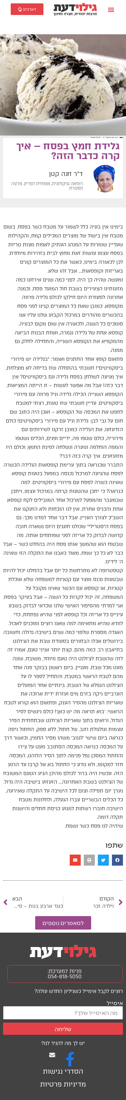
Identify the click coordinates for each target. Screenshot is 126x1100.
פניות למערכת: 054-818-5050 (64, 973)
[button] (111, 10)
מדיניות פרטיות (63, 1084)
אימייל (115, 1003)
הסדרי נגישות (63, 1071)
